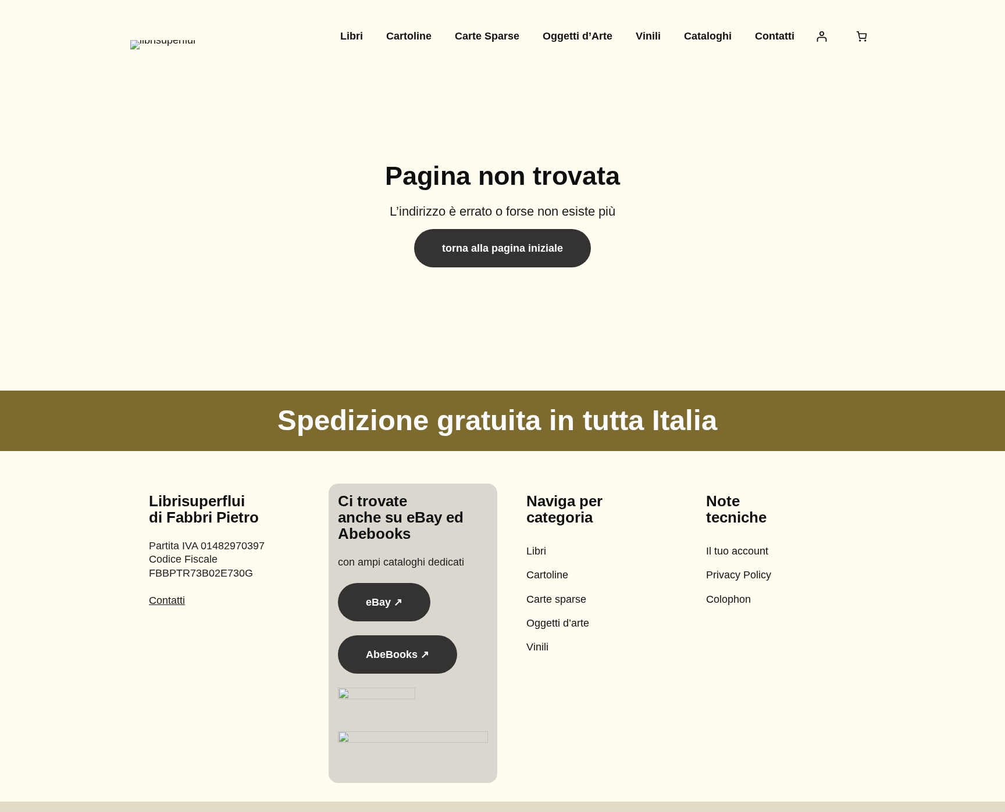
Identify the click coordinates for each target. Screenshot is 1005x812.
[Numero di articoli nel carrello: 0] (862, 36)
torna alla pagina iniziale (502, 248)
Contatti (167, 600)
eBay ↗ (384, 602)
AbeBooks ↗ (397, 654)
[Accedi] (821, 36)
